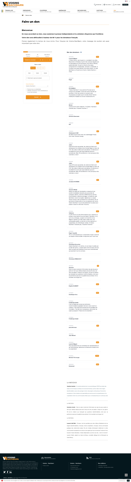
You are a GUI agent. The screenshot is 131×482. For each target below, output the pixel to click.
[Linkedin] (11, 472)
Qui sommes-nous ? (75, 465)
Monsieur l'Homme (103, 465)
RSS (90, 457)
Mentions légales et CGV (76, 469)
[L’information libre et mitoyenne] (13, 4)
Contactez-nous (74, 467)
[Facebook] (7, 472)
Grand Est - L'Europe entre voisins (106, 467)
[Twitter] (4, 472)
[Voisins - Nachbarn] (23, 15)
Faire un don (46, 465)
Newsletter (47, 457)
